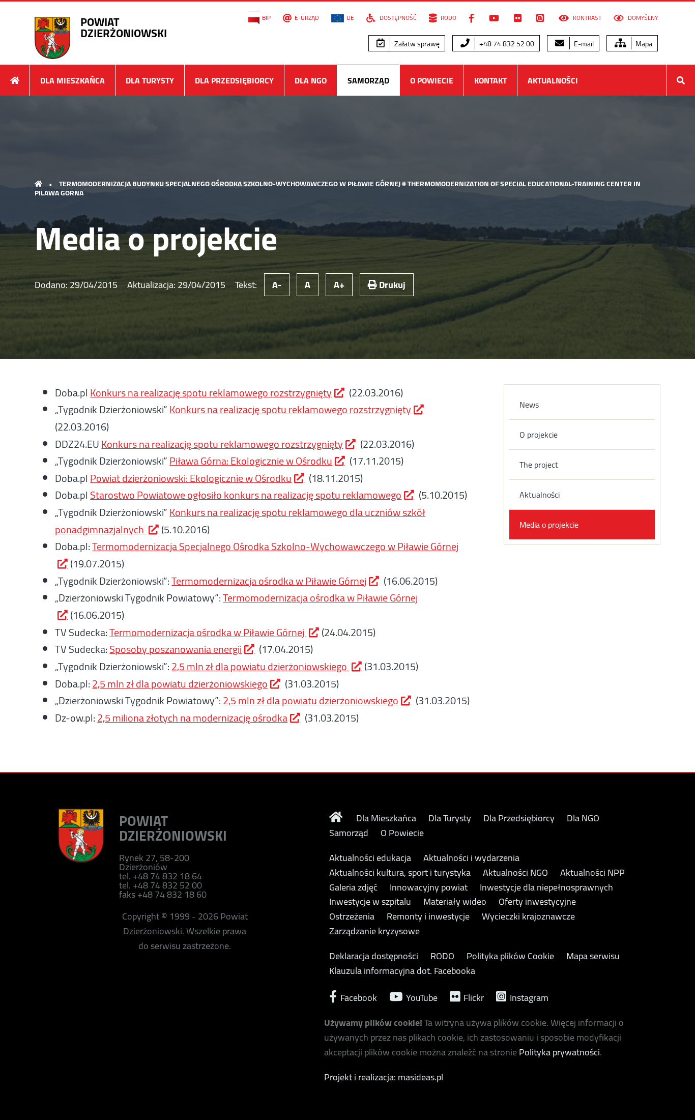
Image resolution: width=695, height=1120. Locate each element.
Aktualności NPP (592, 872)
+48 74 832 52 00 (506, 43)
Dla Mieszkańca (72, 80)
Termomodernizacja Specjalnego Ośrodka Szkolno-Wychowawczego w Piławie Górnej (275, 546)
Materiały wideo (454, 901)
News (529, 404)
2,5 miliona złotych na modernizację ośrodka (192, 717)
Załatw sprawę (416, 43)
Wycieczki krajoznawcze (528, 916)
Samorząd (368, 80)
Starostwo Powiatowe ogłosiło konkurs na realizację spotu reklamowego (245, 494)
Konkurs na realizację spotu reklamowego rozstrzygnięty (211, 392)
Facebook (357, 996)
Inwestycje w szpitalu (370, 901)
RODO (447, 17)
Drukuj (391, 284)
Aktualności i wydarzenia (471, 858)
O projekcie (538, 434)
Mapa (643, 43)
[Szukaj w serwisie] (681, 80)
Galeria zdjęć (353, 887)
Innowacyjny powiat (429, 887)
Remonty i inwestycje (428, 916)
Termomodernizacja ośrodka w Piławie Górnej (268, 580)
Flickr (472, 996)
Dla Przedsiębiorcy (234, 80)
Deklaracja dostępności (373, 956)
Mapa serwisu (593, 956)
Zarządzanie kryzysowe (374, 931)
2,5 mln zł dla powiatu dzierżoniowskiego (260, 666)
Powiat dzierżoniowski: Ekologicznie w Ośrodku (191, 478)
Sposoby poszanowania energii (175, 649)
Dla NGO (311, 80)
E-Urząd (307, 17)
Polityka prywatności (559, 1052)
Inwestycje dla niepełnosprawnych (546, 887)
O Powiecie (431, 80)
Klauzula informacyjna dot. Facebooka (402, 970)
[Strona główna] (15, 80)
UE (350, 17)
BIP (266, 17)
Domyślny (642, 17)
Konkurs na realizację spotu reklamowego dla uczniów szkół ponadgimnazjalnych (240, 521)
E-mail (583, 43)
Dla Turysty (150, 80)
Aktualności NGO (515, 872)
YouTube (421, 996)
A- (276, 284)
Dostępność (397, 17)
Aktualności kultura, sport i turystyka (400, 872)
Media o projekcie (548, 524)
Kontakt (490, 80)
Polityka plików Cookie (510, 956)
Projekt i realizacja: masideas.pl (383, 1077)
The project (538, 464)
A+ (339, 284)
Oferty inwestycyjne (537, 901)
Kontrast (586, 17)
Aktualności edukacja (370, 858)
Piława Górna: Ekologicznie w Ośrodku (250, 460)
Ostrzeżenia (351, 916)
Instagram (528, 996)
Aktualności (553, 80)
